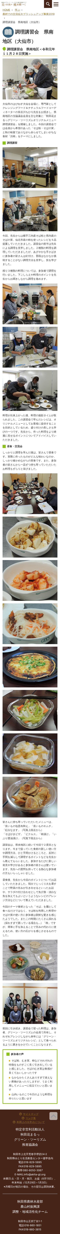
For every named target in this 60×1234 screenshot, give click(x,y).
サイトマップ (30, 1114)
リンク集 (31, 1118)
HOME (6, 9)
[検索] (48, 4)
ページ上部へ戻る (53, 1116)
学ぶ (17, 9)
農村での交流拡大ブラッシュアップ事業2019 (29, 14)
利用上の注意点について (31, 1122)
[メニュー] (56, 4)
